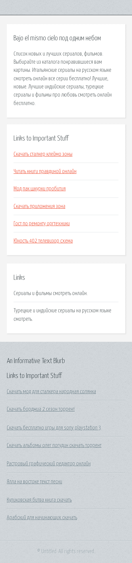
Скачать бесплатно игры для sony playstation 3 (54, 428)
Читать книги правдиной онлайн (45, 171)
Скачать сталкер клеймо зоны (43, 154)
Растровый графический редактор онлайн (49, 463)
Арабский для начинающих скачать (42, 517)
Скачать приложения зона (39, 206)
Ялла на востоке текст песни (34, 481)
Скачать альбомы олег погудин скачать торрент (54, 445)
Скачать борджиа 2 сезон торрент (41, 409)
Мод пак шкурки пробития (40, 188)
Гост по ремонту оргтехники (42, 223)
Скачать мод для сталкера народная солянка (51, 391)
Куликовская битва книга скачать (39, 500)
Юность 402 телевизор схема (43, 241)
